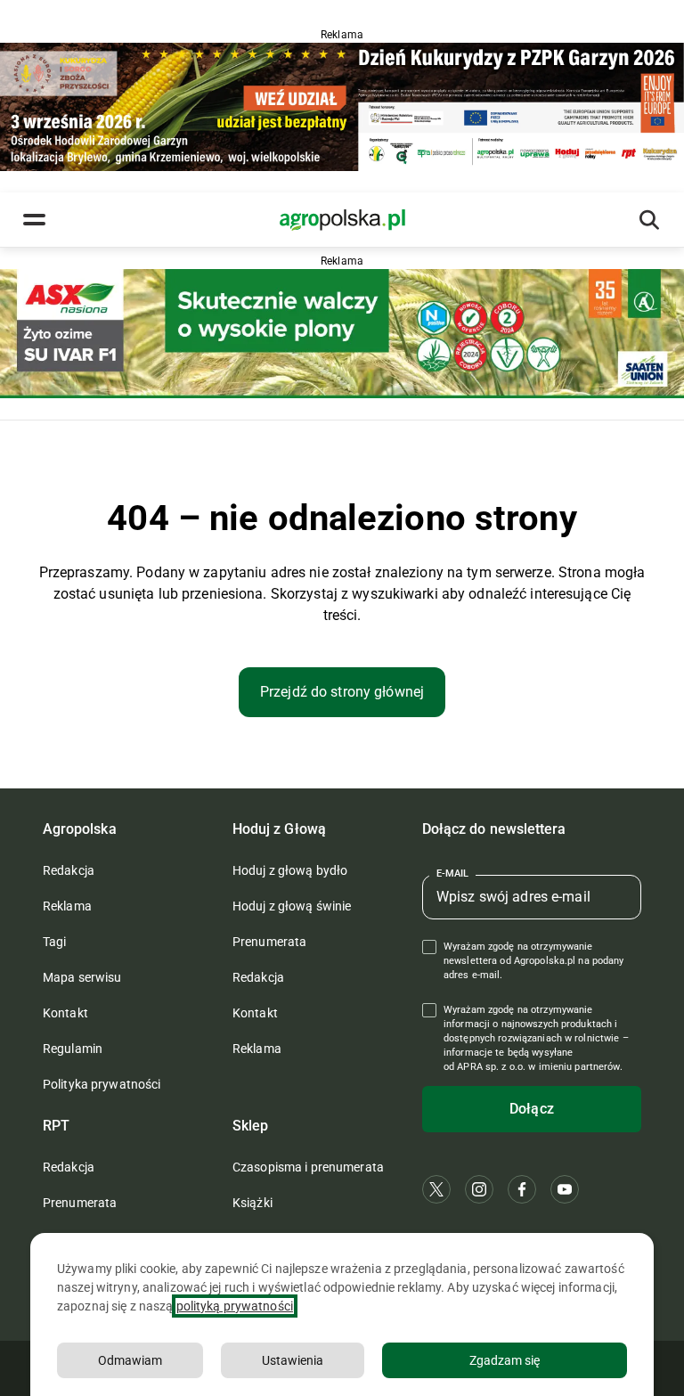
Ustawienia (292, 1360)
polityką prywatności (234, 1306)
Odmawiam (130, 1360)
